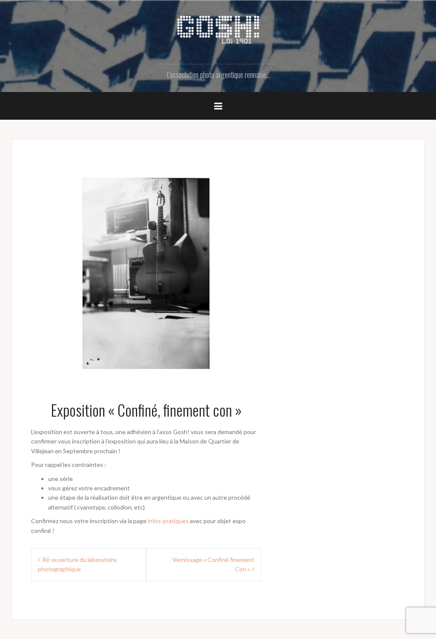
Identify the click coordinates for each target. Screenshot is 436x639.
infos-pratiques (168, 520)
